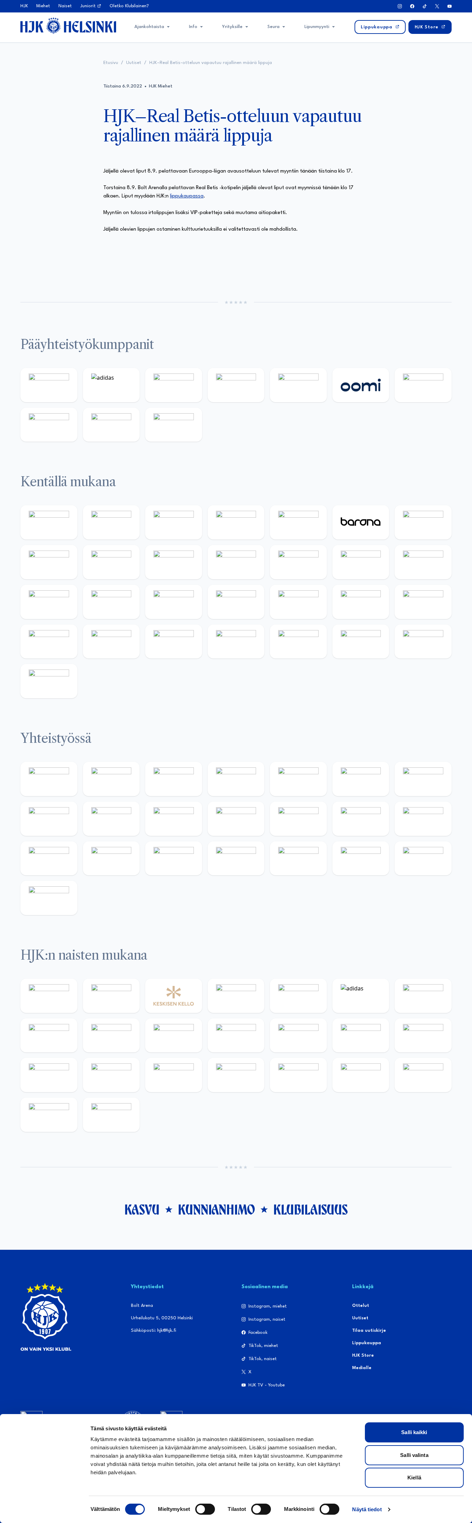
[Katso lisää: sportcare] (236, 858)
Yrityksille (232, 27)
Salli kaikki (414, 1432)
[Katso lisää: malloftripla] (236, 602)
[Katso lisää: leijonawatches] (236, 562)
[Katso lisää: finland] (423, 1035)
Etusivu (110, 63)
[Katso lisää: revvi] (48, 385)
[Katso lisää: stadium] (111, 425)
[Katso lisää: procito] (360, 858)
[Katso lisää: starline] (423, 562)
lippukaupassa (187, 196)
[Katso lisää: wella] (236, 1035)
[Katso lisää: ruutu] (298, 385)
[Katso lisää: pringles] (48, 819)
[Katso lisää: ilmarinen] (48, 602)
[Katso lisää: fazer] (423, 602)
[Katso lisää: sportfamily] (360, 819)
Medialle (361, 1368)
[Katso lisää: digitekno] (111, 562)
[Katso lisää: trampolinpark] (48, 779)
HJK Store (363, 1355)
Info (193, 27)
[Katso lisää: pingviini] (173, 522)
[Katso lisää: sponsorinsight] (48, 898)
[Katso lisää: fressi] (173, 1035)
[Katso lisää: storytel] (48, 562)
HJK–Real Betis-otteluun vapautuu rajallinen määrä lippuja (210, 63)
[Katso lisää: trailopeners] (236, 522)
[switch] (205, 1509)
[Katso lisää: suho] (298, 858)
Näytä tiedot (366, 1509)
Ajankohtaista (149, 27)
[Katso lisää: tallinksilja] (48, 425)
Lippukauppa (366, 1343)
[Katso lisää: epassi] (298, 1035)
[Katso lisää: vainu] (423, 996)
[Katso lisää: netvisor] (298, 642)
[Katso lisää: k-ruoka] (173, 642)
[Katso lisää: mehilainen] (173, 425)
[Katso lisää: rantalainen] (111, 996)
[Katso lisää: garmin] (298, 819)
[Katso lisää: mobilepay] (48, 522)
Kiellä (414, 1477)
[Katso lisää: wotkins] (423, 779)
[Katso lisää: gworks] (48, 858)
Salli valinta (414, 1455)
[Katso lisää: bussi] (111, 602)
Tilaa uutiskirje (369, 1330)
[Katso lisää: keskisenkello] (173, 996)
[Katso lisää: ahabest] (173, 858)
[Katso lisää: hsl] (360, 602)
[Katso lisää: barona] (360, 522)
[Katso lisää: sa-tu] (173, 819)
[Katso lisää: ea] (236, 642)
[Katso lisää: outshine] (236, 819)
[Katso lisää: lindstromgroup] (111, 819)
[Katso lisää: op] (236, 385)
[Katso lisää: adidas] (111, 385)
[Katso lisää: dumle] (48, 642)
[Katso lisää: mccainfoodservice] (360, 779)
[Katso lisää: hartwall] (173, 385)
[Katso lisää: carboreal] (111, 522)
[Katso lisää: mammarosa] (423, 858)
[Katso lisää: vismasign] (360, 642)
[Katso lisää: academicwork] (173, 602)
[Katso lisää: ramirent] (298, 602)
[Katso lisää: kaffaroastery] (298, 779)
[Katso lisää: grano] (111, 642)
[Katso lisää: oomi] (360, 385)
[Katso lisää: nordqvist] (298, 522)
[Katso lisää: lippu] (423, 819)
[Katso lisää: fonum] (48, 1035)
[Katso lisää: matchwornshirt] (111, 858)
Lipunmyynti (316, 27)
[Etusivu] (68, 25)
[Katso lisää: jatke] (173, 562)
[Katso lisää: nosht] (173, 779)
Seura (273, 27)
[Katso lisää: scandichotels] (48, 681)
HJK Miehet (160, 86)
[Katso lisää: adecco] (423, 522)
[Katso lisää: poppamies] (111, 779)
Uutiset (133, 63)
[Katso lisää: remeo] (423, 642)
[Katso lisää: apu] (298, 562)
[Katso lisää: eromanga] (236, 779)
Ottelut (360, 1305)
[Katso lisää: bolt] (423, 385)
